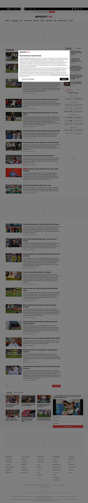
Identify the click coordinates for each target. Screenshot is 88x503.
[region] (44, 66)
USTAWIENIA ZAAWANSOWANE (28, 79)
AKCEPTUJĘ (64, 79)
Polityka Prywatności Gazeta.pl (57, 75)
